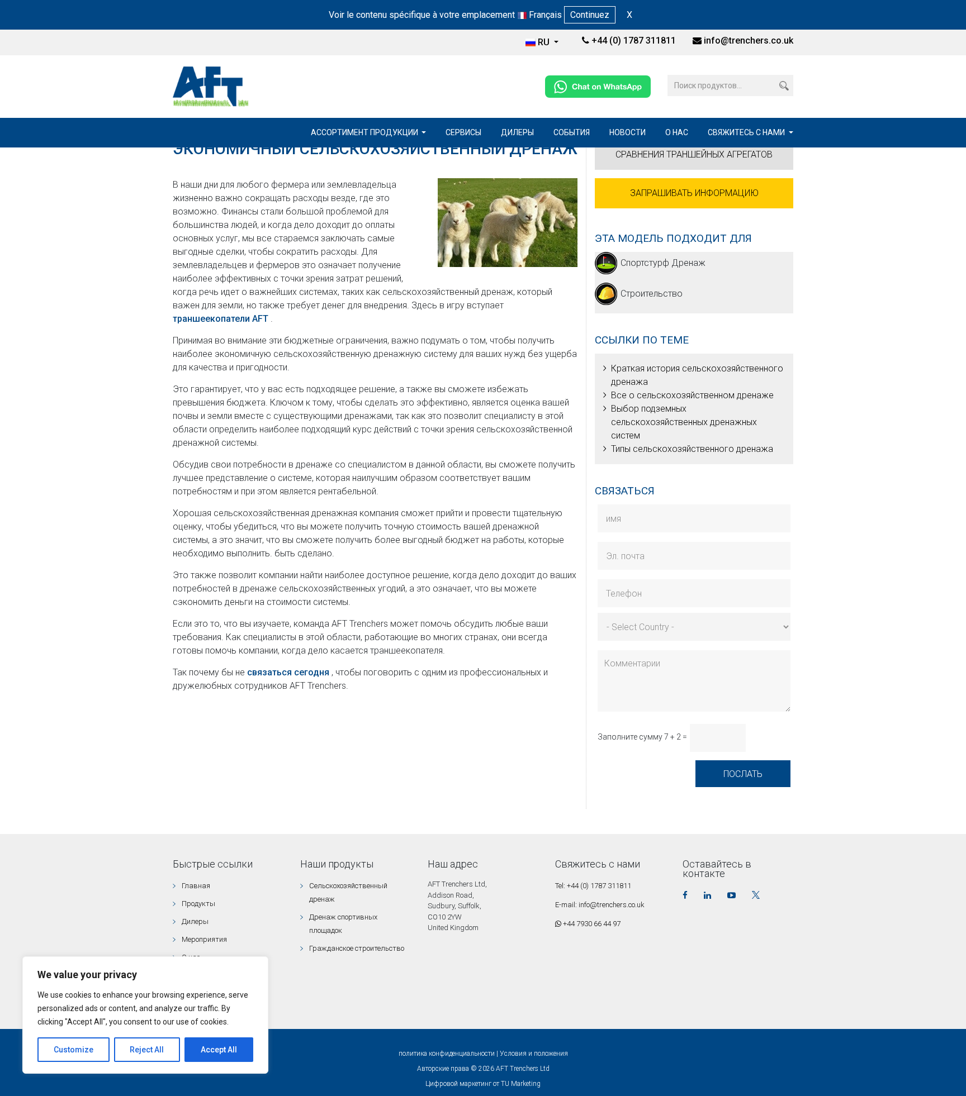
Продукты (198, 903)
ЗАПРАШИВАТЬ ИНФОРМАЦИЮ (694, 193)
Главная (196, 885)
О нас (676, 132)
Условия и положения (534, 1053)
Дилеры (517, 132)
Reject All (147, 1049)
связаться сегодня (289, 672)
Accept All (219, 1049)
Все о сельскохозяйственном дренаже (692, 395)
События (571, 132)
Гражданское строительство (356, 948)
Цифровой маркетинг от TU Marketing (483, 1084)
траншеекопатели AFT (222, 318)
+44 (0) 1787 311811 (632, 40)
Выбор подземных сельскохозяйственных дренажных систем (684, 422)
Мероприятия (204, 939)
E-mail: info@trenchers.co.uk (600, 904)
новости (627, 132)
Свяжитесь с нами (747, 132)
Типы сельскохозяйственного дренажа (692, 449)
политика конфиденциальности (447, 1053)
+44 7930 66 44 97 (591, 923)
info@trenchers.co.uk (748, 40)
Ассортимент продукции (365, 132)
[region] (145, 1015)
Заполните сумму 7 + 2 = (642, 736)
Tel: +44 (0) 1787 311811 (593, 885)
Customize (73, 1049)
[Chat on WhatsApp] (598, 85)
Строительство (652, 293)
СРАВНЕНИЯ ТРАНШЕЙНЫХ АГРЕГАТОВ (694, 154)
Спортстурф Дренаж (663, 263)
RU (545, 42)
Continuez (589, 14)
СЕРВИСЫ (463, 132)
